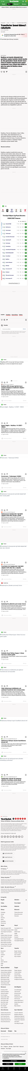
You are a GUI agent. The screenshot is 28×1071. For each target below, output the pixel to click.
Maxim (21, 314)
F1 (1, 958)
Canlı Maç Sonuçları (18, 1023)
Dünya (2, 909)
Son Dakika (4, 906)
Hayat (16, 925)
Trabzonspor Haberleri (19, 1019)
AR (18, 818)
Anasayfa (3, 22)
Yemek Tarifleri (17, 972)
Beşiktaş (8, 314)
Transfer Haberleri (18, 1012)
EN (15, 818)
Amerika (3, 917)
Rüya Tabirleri (17, 1005)
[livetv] (23, 1)
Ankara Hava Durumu (5, 1014)
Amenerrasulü (17, 993)
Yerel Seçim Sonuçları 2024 (7, 930)
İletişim (10, 1031)
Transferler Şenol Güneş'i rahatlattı (22, 22)
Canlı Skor (16, 1021)
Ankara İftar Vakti (5, 998)
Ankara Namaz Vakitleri (6, 972)
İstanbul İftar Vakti (5, 997)
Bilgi (2, 965)
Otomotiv (16, 916)
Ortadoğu (3, 912)
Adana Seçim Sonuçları (6, 940)
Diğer (2, 963)
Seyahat (16, 937)
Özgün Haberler (18, 970)
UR (24, 818)
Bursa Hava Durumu (5, 1018)
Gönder (24, 329)
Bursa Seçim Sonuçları (6, 942)
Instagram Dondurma (19, 979)
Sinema (16, 935)
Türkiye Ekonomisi (18, 912)
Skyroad (22, 1046)
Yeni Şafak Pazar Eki (19, 940)
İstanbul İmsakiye (5, 991)
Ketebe (10, 1046)
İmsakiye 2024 (4, 989)
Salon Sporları (4, 961)
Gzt (2, 1046)
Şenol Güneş (15, 314)
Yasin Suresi (17, 991)
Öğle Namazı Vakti (5, 977)
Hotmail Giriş (17, 974)
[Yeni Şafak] (14, 1)
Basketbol (3, 951)
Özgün (16, 967)
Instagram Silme (18, 977)
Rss (15, 1031)
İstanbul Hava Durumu (6, 1012)
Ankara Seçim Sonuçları (6, 937)
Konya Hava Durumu (5, 1021)
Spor (8, 22)
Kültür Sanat (17, 931)
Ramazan (3, 986)
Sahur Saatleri (4, 1007)
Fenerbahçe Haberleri (19, 1018)
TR (13, 818)
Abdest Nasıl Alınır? (18, 1002)
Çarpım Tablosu (18, 975)
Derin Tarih (16, 1046)
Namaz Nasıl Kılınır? (18, 1000)
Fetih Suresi (17, 998)
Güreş (2, 960)
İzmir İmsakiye (4, 995)
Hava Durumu (4, 1009)
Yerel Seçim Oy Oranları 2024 (6, 932)
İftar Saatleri (4, 1005)
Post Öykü (8, 1048)
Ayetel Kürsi (17, 995)
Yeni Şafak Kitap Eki (19, 939)
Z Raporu (6, 1046)
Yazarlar (16, 948)
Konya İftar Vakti (4, 1000)
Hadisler (16, 1004)
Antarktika (3, 921)
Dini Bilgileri (17, 986)
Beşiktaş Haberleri (18, 1014)
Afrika (2, 919)
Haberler (16, 906)
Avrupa (2, 914)
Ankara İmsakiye (4, 993)
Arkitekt (3, 1048)
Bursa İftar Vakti (4, 1002)
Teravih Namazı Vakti (5, 984)
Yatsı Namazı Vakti (5, 983)
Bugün (2, 899)
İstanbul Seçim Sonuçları (6, 935)
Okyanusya (3, 923)
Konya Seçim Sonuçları (6, 946)
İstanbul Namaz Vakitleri (6, 970)
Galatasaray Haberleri (19, 1016)
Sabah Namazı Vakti (5, 975)
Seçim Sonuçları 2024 (6, 928)
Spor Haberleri (18, 1009)
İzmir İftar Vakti (4, 1004)
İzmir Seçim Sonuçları (6, 939)
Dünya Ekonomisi (18, 914)
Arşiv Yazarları (17, 956)
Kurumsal (3, 1031)
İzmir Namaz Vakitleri (5, 974)
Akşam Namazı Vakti (5, 981)
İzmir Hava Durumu (5, 1016)
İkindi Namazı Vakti (5, 979)
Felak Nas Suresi (18, 997)
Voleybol (3, 954)
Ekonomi (16, 909)
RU (22, 818)
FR (20, 818)
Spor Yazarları (17, 954)
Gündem (16, 899)
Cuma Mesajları (17, 989)
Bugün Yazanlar (17, 951)
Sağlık (15, 933)
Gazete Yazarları (18, 953)
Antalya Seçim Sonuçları (6, 944)
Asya (2, 916)
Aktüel (15, 930)
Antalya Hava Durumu (6, 1019)
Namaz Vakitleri (5, 967)
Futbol (13, 22)
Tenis (2, 956)
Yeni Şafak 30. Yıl (18, 928)
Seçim (2, 925)
